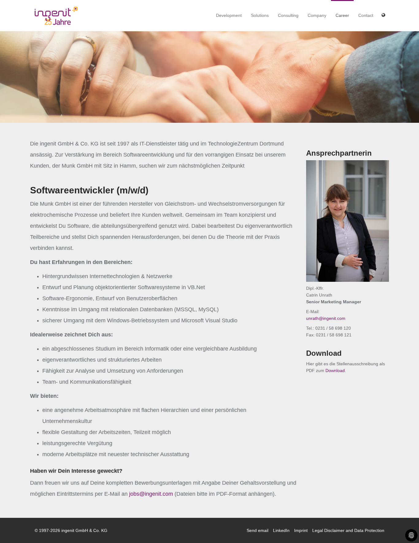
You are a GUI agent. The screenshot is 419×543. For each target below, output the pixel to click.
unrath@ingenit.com (325, 318)
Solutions (260, 15)
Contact (365, 15)
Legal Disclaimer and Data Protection (348, 530)
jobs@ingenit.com (151, 494)
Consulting (288, 15)
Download (335, 370)
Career (342, 15)
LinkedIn (281, 530)
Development (229, 15)
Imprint (301, 530)
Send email (257, 530)
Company (317, 15)
